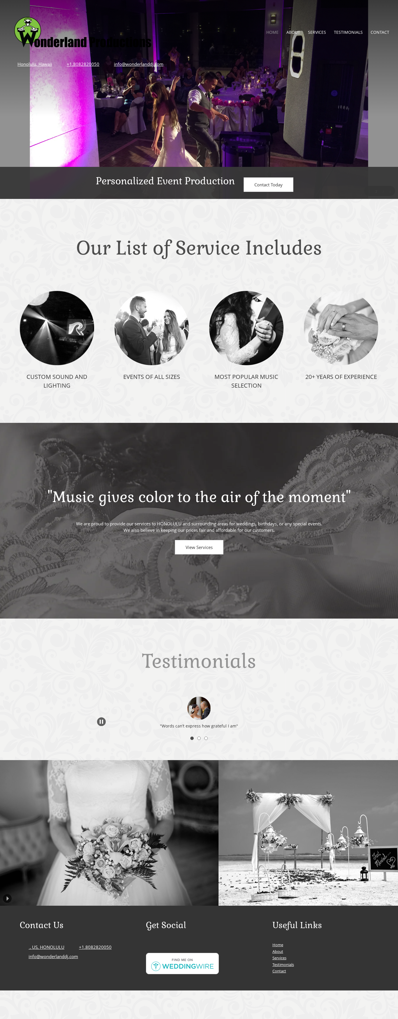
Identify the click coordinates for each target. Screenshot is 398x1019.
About (277, 951)
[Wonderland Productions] (83, 32)
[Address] (167, 947)
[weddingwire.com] (182, 972)
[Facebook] (176, 947)
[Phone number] (150, 947)
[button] (199, 704)
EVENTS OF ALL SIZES (151, 377)
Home (277, 944)
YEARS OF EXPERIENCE (346, 377)
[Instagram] (185, 947)
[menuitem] (273, 32)
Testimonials (199, 661)
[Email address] (159, 947)
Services (279, 957)
